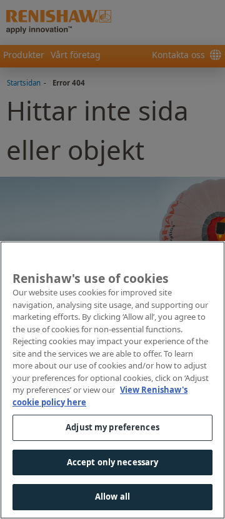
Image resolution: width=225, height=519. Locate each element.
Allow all (112, 496)
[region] (112, 380)
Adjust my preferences (112, 427)
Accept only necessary (113, 462)
